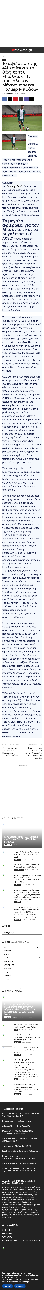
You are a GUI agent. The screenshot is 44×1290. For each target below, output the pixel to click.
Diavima (15, 845)
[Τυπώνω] (21, 99)
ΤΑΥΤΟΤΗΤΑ (7, 1237)
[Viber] (26, 99)
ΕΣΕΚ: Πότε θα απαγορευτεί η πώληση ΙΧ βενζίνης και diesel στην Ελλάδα (33, 753)
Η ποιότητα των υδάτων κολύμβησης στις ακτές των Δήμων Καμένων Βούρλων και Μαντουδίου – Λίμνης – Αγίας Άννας (19, 1009)
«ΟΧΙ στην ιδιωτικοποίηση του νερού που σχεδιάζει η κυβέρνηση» (27, 1050)
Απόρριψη (19, 1286)
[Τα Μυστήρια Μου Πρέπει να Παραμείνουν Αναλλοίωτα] (7, 867)
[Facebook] (4, 99)
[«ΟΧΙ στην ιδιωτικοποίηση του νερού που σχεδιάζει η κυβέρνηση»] (7, 1050)
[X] (10, 99)
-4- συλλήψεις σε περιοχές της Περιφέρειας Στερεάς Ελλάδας (10, 751)
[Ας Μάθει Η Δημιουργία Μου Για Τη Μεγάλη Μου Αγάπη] (7, 1027)
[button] (4, 50)
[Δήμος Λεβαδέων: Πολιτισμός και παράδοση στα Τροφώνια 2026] (7, 854)
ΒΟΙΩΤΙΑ (17, 859)
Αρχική (4, 56)
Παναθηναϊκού (14, 186)
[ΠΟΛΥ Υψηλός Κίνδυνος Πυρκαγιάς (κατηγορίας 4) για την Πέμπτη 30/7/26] (7, 1037)
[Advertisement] (22, 23)
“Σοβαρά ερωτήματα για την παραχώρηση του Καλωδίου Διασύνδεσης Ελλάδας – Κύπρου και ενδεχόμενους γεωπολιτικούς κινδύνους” (26, 912)
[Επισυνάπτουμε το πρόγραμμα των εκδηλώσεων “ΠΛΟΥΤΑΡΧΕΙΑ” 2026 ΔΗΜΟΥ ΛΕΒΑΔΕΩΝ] (7, 877)
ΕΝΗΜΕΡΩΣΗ (19, 869)
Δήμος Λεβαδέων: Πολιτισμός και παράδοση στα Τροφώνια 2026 (27, 854)
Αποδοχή (8, 1286)
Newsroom (9, 93)
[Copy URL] (31, 99)
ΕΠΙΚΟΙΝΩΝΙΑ (7, 1234)
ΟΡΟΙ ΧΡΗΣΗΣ (7, 1230)
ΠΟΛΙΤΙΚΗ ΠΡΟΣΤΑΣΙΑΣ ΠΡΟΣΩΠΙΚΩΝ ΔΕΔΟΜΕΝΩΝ (21, 1241)
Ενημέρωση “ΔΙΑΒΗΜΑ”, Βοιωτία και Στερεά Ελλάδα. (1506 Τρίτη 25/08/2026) (21, 839)
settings (26, 1282)
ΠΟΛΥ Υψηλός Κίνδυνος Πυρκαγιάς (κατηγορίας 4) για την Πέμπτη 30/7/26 (27, 1037)
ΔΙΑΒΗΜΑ (8, 844)
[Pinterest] (15, 99)
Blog (11, 56)
